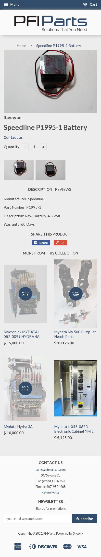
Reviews (63, 189)
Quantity (11, 146)
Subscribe (84, 518)
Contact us (13, 137)
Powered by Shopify (69, 533)
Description (40, 189)
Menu (14, 4)
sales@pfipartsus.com (51, 470)
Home (21, 45)
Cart (93, 4)
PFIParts (49, 533)
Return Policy (51, 492)
